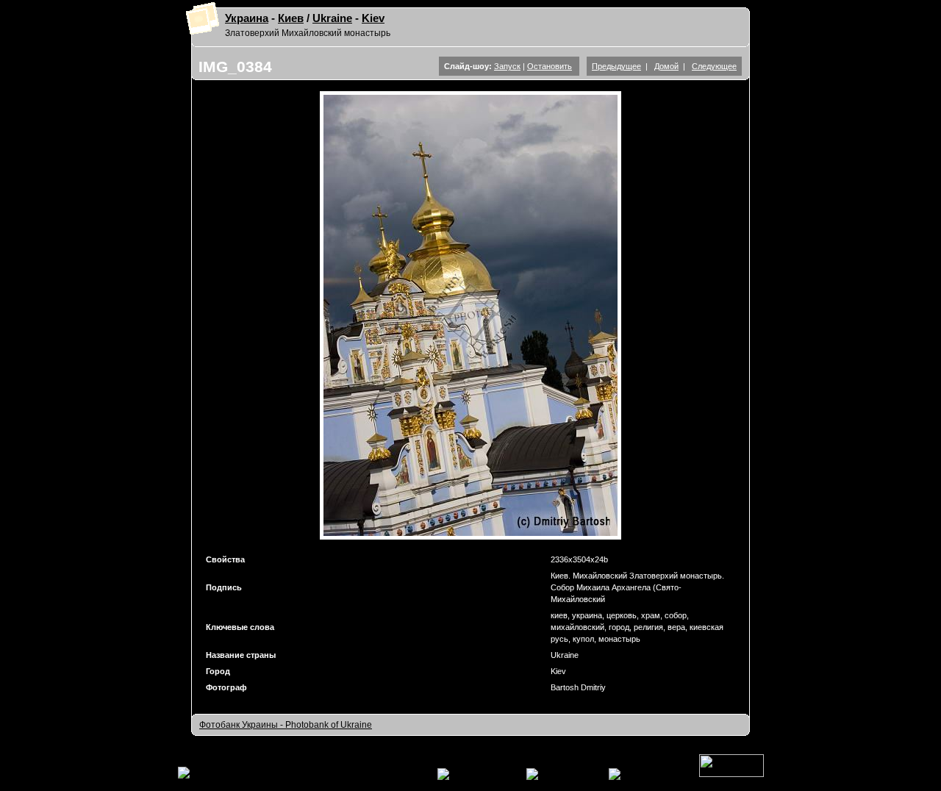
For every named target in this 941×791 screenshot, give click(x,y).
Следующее (714, 66)
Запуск (507, 66)
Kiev (373, 18)
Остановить (549, 66)
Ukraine (332, 18)
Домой (666, 66)
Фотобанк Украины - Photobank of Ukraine (285, 725)
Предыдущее (616, 66)
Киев (291, 18)
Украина (246, 18)
